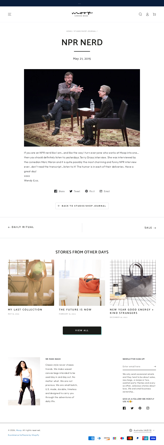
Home (69, 31)
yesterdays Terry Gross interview (86, 157)
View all (82, 330)
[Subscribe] (155, 366)
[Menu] (9, 14)
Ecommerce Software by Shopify (23, 435)
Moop (18, 430)
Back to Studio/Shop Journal (84, 206)
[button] (140, 14)
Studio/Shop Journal (85, 31)
